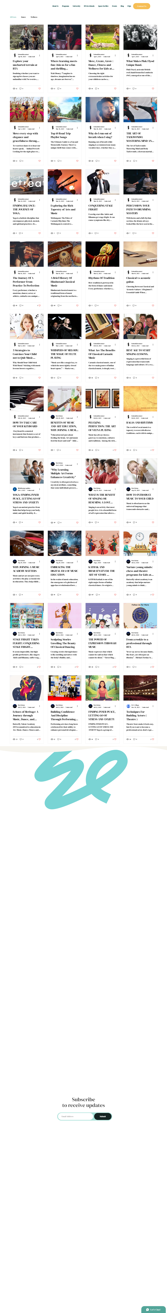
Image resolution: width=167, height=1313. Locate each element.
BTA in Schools (89, 6)
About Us (55, 6)
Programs (65, 6)
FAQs (129, 6)
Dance (23, 17)
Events (114, 6)
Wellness (34, 17)
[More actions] (40, 55)
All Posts (13, 17)
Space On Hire (103, 6)
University (76, 6)
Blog (122, 6)
